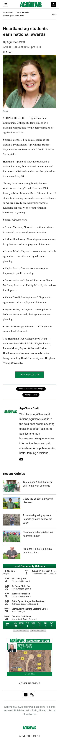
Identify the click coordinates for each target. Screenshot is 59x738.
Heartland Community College (30, 389)
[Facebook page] (26, 695)
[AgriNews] (31, 4)
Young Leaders (31, 395)
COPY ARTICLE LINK (29, 375)
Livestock (8, 12)
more (54, 14)
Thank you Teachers (13, 15)
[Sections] (5, 4)
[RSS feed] (32, 695)
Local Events (22, 12)
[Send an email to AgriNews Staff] (21, 459)
